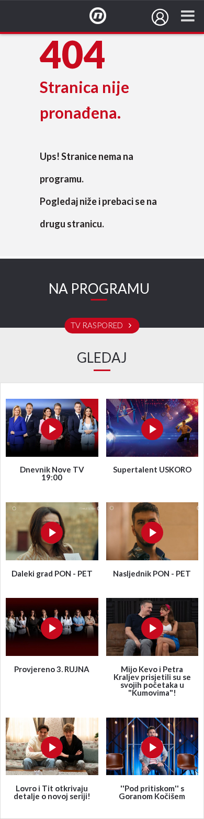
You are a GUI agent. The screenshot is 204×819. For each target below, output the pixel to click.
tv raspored (97, 325)
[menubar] (160, 17)
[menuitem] (160, 17)
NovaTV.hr (104, 16)
